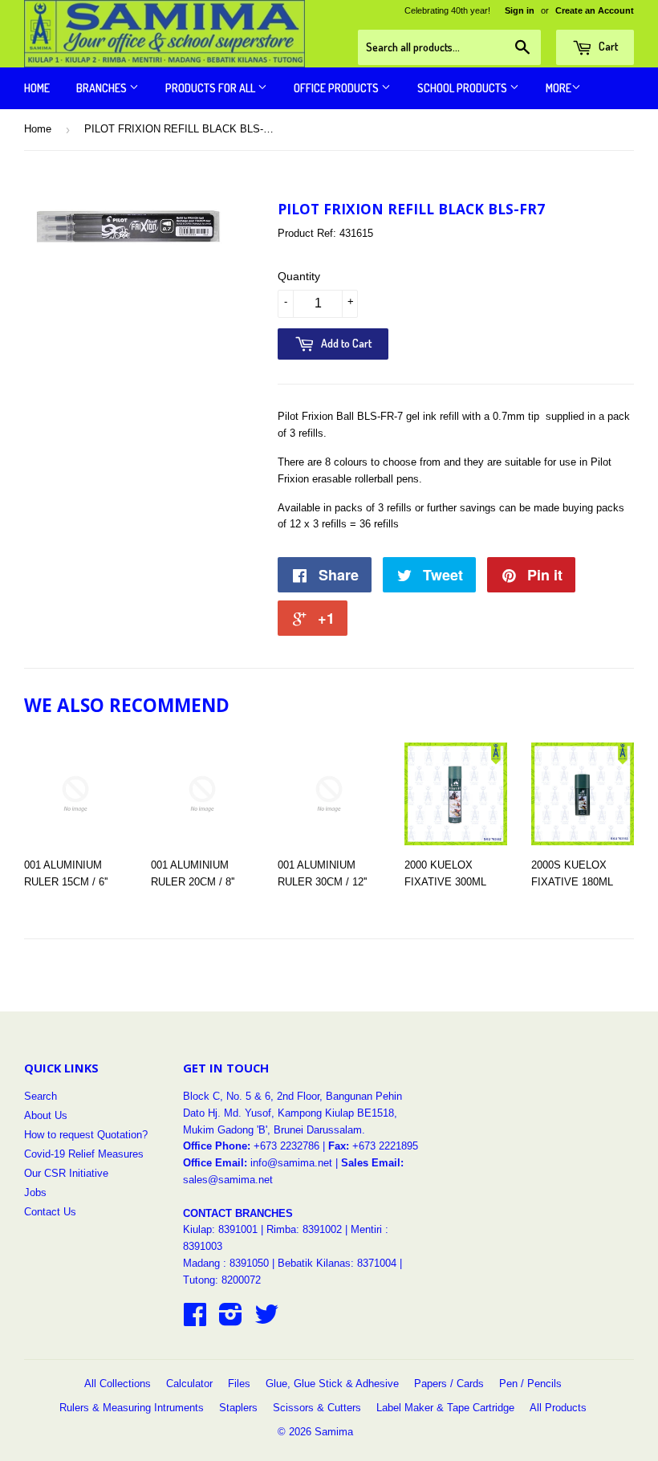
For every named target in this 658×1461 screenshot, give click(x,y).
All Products (558, 1408)
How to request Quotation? (86, 1135)
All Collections (117, 1384)
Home (37, 88)
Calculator (189, 1384)
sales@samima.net (228, 1180)
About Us (45, 1115)
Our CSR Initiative (66, 1173)
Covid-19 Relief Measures (84, 1154)
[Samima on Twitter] (266, 1320)
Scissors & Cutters (317, 1408)
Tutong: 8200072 (222, 1280)
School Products (463, 88)
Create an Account (594, 10)
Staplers (238, 1408)
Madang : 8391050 (226, 1263)
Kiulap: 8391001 (222, 1229)
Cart (607, 46)
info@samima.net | (295, 1163)
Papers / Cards (449, 1384)
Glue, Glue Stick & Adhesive (332, 1384)
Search (40, 1096)
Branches (102, 88)
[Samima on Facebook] (195, 1320)
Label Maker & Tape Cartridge (445, 1408)
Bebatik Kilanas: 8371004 (339, 1263)
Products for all (211, 88)
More (558, 88)
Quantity (299, 276)
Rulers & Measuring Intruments (131, 1408)
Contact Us (50, 1212)
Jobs (35, 1192)
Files (239, 1384)
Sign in (519, 10)
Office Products (337, 88)
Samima (334, 1432)
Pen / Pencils (530, 1384)
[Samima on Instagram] (230, 1320)
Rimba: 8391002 (304, 1229)
